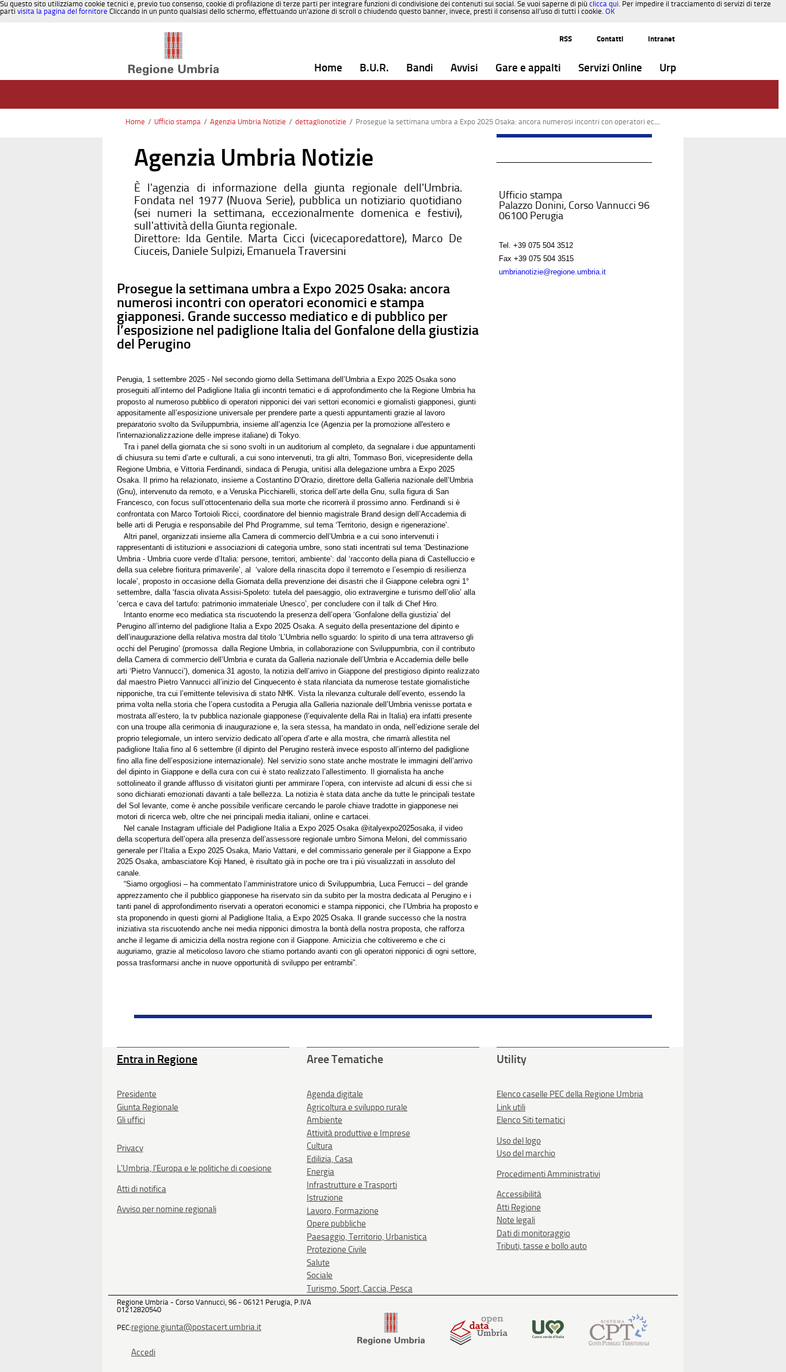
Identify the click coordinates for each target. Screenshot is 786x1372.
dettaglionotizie (320, 121)
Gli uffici (131, 1120)
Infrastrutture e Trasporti (352, 1185)
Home (135, 121)
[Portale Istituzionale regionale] (391, 1328)
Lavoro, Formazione (343, 1211)
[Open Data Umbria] (478, 1328)
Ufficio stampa (177, 121)
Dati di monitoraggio (533, 1233)
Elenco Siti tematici (531, 1120)
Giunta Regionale (147, 1107)
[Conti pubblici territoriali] (619, 1328)
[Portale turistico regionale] (548, 1328)
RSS (565, 39)
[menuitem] (328, 68)
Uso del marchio (526, 1153)
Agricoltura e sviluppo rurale (357, 1107)
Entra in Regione (157, 1059)
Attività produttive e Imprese (358, 1133)
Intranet (661, 39)
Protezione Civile (337, 1249)
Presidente (137, 1094)
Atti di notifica (141, 1189)
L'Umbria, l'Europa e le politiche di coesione (194, 1168)
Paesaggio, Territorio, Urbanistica (367, 1237)
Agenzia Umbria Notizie (248, 121)
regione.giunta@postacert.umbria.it (196, 1327)
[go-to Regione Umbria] (173, 37)
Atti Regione (519, 1207)
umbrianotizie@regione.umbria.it (552, 271)
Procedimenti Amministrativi (548, 1174)
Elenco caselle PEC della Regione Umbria (570, 1094)
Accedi (143, 1352)
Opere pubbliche (336, 1223)
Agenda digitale (335, 1094)
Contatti (610, 39)
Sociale (320, 1275)
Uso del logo (519, 1141)
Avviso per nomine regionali (166, 1209)
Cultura (320, 1146)
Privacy (130, 1148)
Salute (318, 1263)
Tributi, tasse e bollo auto (542, 1246)
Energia (320, 1172)
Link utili (511, 1107)
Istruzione (325, 1198)
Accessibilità (519, 1194)
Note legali (516, 1220)
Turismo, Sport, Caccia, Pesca (360, 1288)
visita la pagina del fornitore (62, 11)
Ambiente (324, 1120)
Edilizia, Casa (330, 1159)
